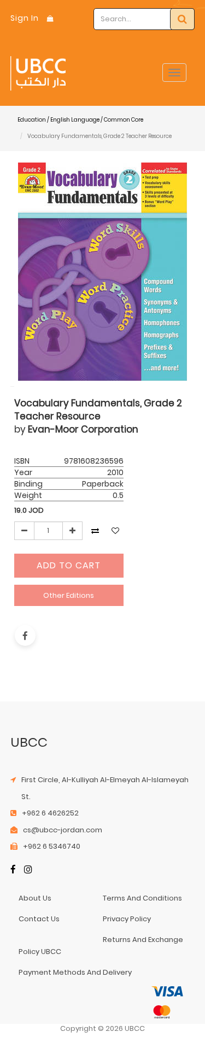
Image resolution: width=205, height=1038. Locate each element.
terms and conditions (142, 898)
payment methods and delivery (75, 972)
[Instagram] (28, 870)
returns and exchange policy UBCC (101, 945)
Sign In (24, 18)
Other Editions (68, 595)
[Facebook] (13, 870)
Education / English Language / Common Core (80, 120)
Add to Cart (69, 565)
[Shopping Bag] (50, 18)
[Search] (182, 19)
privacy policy (127, 919)
